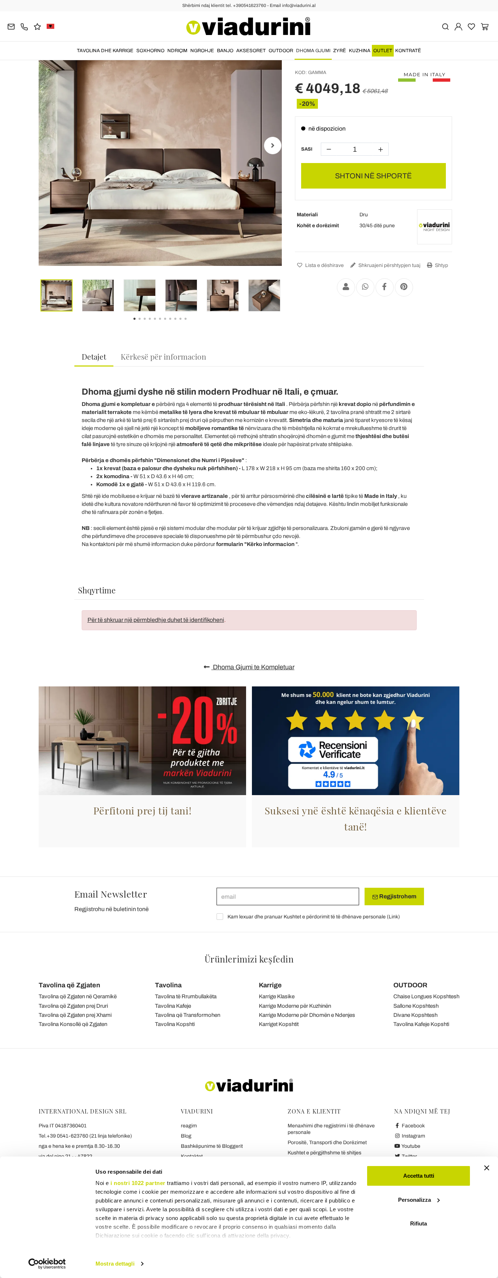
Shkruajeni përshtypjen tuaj (388, 265)
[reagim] (37, 26)
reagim (189, 1125)
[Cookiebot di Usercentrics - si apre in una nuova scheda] (47, 1263)
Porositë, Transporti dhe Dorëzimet (327, 1142)
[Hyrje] (458, 26)
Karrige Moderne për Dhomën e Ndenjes (307, 1015)
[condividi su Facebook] (385, 287)
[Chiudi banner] (486, 1167)
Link (393, 916)
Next (272, 145)
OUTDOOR (281, 50)
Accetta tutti (418, 1176)
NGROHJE (202, 50)
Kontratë (408, 50)
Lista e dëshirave (324, 265)
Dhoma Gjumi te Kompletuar (253, 667)
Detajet (94, 356)
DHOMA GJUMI (313, 50)
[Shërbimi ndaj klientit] (24, 26)
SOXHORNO (150, 50)
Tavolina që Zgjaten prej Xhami (75, 1015)
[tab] (93, 357)
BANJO (225, 50)
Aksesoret (251, 50)
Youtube (410, 1146)
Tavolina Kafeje (173, 1006)
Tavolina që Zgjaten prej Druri (73, 1006)
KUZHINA (359, 50)
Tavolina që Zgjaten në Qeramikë (78, 996)
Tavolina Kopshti (175, 1024)
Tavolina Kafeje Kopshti (421, 1024)
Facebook (413, 1125)
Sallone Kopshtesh (416, 1006)
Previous (48, 145)
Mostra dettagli (115, 1263)
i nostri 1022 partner (138, 1183)
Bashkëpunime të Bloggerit (212, 1146)
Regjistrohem (397, 896)
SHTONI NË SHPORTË (373, 176)
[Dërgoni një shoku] (346, 287)
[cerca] (445, 26)
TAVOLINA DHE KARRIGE (105, 50)
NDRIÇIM (177, 50)
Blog (186, 1136)
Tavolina (168, 985)
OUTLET (382, 50)
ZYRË (339, 50)
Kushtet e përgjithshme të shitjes (324, 1152)
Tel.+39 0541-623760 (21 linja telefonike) (85, 1136)
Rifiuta (418, 1223)
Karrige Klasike (277, 996)
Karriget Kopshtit (279, 1024)
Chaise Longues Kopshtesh (426, 996)
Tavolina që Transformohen (187, 1015)
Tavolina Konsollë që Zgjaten (73, 1024)
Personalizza (414, 1200)
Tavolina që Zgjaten (69, 985)
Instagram (413, 1136)
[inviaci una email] (11, 26)
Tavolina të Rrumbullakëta (186, 996)
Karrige (270, 985)
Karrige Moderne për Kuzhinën (295, 1006)
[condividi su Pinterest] (404, 287)
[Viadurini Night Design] (434, 227)
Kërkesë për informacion (163, 356)
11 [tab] (192, 324)
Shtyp (441, 265)
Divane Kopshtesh (415, 1015)
